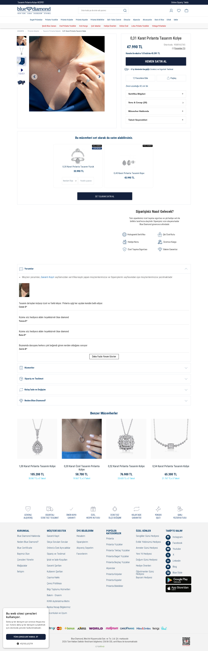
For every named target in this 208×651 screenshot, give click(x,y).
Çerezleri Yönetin (25, 560)
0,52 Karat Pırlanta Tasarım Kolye (126, 466)
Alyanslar (136, 20)
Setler (176, 20)
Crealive (99, 646)
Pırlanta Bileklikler (97, 20)
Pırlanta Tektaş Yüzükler (118, 550)
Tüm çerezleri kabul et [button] (26, 636)
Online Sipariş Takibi (180, 2)
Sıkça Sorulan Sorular (57, 542)
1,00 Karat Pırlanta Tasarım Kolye (37, 466)
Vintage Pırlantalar (159, 26)
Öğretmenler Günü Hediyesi (145, 572)
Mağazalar (22, 565)
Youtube (176, 548)
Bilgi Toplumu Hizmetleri (58, 589)
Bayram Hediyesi (144, 577)
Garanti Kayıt (47, 277)
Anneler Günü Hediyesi (147, 548)
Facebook (177, 543)
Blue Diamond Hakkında (28, 536)
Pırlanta (110, 538)
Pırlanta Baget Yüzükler (117, 556)
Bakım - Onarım (54, 595)
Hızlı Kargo (83, 26)
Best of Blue (159, 20)
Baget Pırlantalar (36, 20)
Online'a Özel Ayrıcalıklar (58, 548)
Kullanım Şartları (55, 571)
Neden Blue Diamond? (28, 542)
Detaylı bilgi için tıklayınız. (17, 631)
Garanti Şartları (54, 565)
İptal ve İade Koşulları (57, 560)
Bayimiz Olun (23, 554)
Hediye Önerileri (110, 26)
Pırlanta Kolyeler (67, 20)
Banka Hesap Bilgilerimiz (58, 607)
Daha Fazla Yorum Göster (104, 356)
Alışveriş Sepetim (85, 548)
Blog (174, 566)
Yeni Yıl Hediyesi (144, 554)
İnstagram (177, 537)
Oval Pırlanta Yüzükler (67, 26)
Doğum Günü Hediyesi (146, 560)
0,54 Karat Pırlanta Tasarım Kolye (170, 466)
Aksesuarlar (147, 20)
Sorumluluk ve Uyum (57, 613)
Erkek (169, 20)
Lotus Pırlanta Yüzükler (140, 26)
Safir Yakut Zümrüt (114, 20)
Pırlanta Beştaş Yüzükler (118, 562)
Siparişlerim (82, 542)
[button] (156, 93)
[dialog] (26, 628)
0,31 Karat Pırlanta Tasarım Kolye (74, 31)
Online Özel (123, 26)
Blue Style (177, 572)
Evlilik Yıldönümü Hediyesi (148, 542)
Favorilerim (82, 554)
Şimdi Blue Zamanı (49, 26)
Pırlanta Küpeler (82, 20)
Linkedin (176, 560)
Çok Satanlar (96, 26)
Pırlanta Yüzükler (51, 20)
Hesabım (81, 536)
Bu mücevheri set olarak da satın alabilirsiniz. (104, 138)
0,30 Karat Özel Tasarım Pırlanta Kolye (82, 468)
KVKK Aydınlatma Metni (58, 601)
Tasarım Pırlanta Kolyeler (52, 31)
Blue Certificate (24, 548)
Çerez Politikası (54, 583)
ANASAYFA (20, 31)
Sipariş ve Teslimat (56, 554)
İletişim (20, 571)
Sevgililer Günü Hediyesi (147, 536)
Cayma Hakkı (53, 577)
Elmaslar (127, 20)
